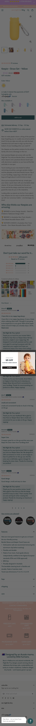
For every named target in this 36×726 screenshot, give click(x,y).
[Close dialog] (34, 353)
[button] (30, 721)
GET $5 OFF (9, 367)
